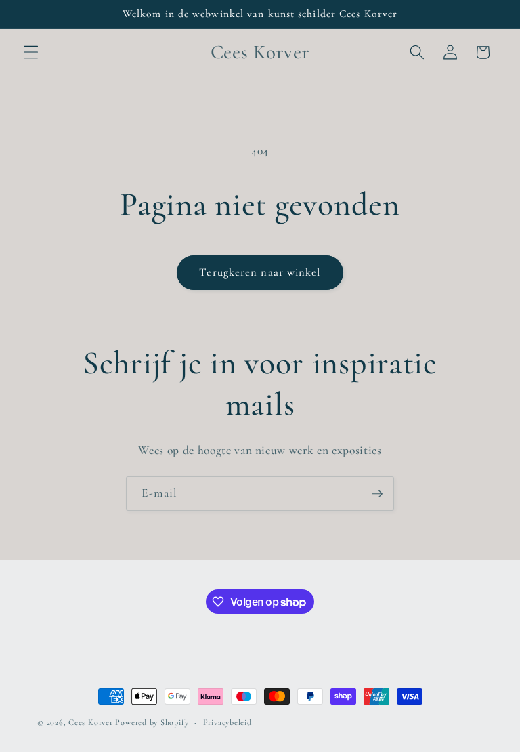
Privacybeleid (227, 722)
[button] (31, 52)
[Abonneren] (377, 493)
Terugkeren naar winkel (259, 272)
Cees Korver (90, 722)
